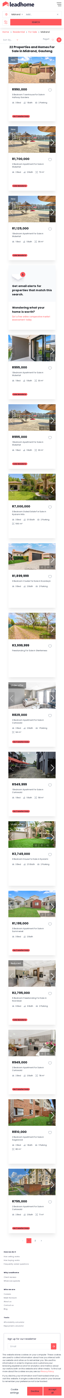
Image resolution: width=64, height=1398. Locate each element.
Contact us (9, 1305)
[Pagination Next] (41, 1240)
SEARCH (36, 22)
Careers (7, 1294)
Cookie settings (14, 1391)
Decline (35, 1391)
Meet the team (10, 1298)
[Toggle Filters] (5, 22)
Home (5, 32)
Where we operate (12, 1281)
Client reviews (10, 1277)
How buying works (12, 1260)
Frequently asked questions (16, 1264)
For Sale (32, 32)
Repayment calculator (14, 1326)
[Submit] (53, 1346)
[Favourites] (50, 90)
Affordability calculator (14, 1322)
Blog (6, 1309)
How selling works (12, 1256)
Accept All (52, 1391)
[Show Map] (59, 39)
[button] (22, 14)
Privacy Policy (47, 1371)
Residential (19, 32)
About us (7, 1301)
